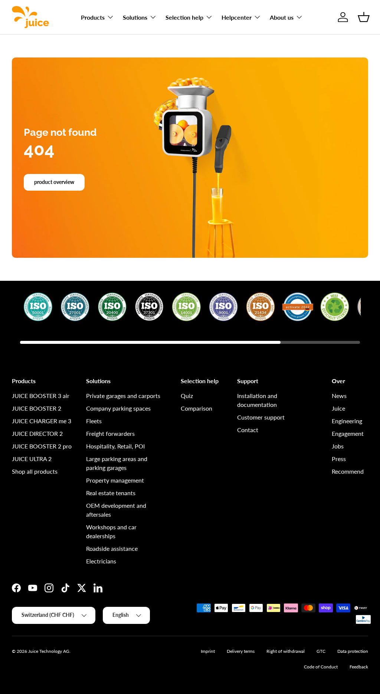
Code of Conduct (321, 667)
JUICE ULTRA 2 (32, 458)
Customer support (261, 417)
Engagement (348, 433)
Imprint (208, 651)
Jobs (338, 446)
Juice (338, 408)
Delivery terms (241, 651)
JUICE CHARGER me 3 (41, 420)
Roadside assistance (112, 548)
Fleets (94, 420)
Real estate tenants (110, 492)
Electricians (101, 561)
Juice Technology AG (48, 651)
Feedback (359, 667)
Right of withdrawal (285, 651)
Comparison (196, 408)
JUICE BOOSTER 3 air (40, 395)
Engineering (347, 420)
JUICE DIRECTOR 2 (37, 433)
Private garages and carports (123, 395)
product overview (54, 182)
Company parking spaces (118, 408)
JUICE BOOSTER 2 (36, 408)
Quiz (187, 395)
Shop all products (35, 471)
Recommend (348, 471)
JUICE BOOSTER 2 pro (42, 446)
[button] (364, 17)
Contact (247, 429)
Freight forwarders (110, 433)
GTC (321, 651)
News (339, 395)
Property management (115, 480)
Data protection (352, 651)
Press (339, 458)
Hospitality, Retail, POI (115, 446)
